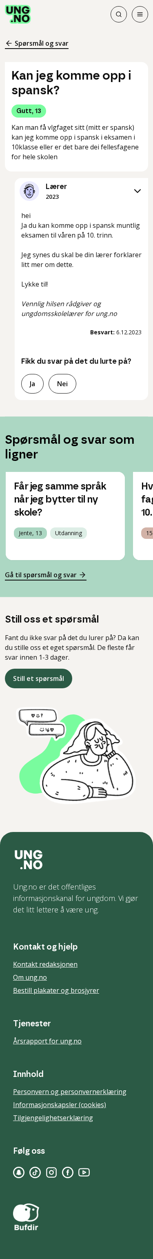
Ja (32, 383)
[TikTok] (35, 1172)
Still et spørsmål (38, 678)
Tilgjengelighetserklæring (53, 1117)
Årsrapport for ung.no (47, 1041)
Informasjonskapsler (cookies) (59, 1104)
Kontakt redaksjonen (45, 964)
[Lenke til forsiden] (18, 14)
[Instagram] (51, 1172)
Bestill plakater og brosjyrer (56, 990)
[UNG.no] (76, 859)
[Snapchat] (18, 1172)
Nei (62, 383)
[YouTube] (84, 1172)
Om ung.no (30, 977)
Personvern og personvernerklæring (69, 1091)
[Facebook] (67, 1172)
